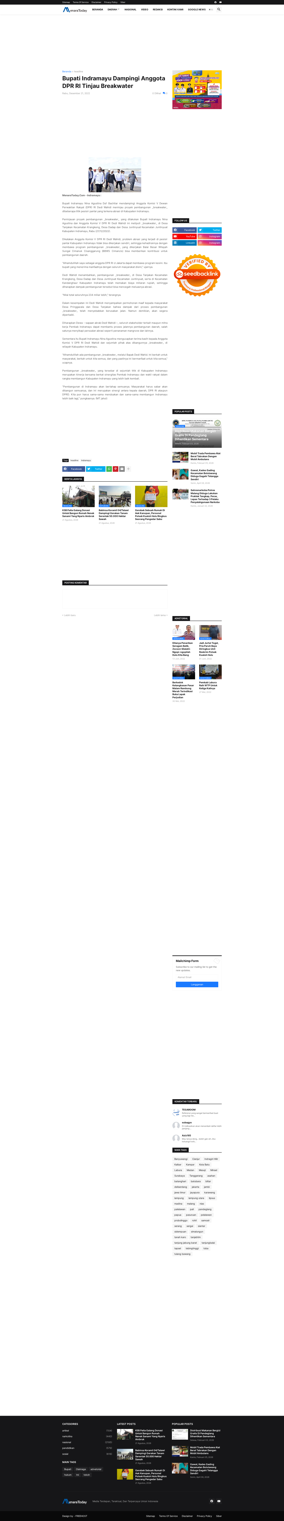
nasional (87, 1442)
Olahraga (81, 1469)
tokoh (87, 1474)
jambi (207, 1186)
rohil (194, 1220)
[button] (211, 9)
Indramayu (86, 460)
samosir (205, 1220)
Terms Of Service (81, 2)
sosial (87, 1453)
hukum (67, 1474)
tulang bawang (182, 1253)
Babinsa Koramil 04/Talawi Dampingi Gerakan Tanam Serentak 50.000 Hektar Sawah (114, 515)
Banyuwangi (181, 1159)
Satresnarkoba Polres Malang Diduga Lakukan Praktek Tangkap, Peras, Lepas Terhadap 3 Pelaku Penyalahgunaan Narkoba (205, 496)
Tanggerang (196, 1175)
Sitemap (66, 2)
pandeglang (205, 1209)
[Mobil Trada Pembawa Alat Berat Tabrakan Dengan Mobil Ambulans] (180, 457)
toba (205, 1248)
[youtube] (220, 2)
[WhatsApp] (109, 469)
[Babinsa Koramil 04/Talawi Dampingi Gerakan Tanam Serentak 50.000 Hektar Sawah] (125, 1454)
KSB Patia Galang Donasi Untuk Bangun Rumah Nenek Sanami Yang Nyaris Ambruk (78, 513)
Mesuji (202, 1170)
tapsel (177, 1248)
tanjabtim (196, 1237)
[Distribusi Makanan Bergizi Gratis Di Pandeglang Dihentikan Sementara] (180, 1434)
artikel (87, 1430)
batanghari (180, 1181)
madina (178, 1203)
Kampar (190, 1164)
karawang (209, 1192)
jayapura (195, 1192)
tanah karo (180, 1237)
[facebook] (215, 2)
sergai (190, 1226)
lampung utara (196, 1198)
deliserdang (180, 1186)
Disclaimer (96, 2)
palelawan (179, 1209)
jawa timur (179, 1192)
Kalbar (177, 1164)
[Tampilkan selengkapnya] (128, 469)
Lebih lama (160, 615)
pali (192, 1209)
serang (178, 1226)
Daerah (112, 9)
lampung (179, 1198)
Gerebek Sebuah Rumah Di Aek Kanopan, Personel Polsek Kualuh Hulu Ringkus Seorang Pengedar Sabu (151, 515)
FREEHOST (81, 1516)
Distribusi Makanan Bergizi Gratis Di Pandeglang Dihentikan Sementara (205, 1433)
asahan (211, 1175)
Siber (122, 2)
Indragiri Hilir (211, 1159)
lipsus (212, 1198)
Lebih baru (70, 615)
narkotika (87, 1436)
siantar (201, 1226)
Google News (197, 9)
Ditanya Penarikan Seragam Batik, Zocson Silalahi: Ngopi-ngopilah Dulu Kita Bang (182, 649)
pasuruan (191, 1214)
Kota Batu (204, 1164)
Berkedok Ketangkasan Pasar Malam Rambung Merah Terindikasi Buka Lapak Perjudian (183, 690)
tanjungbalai (208, 1242)
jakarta (195, 1186)
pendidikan (87, 1448)
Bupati (67, 1469)
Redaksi (158, 9)
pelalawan (206, 1214)
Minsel (213, 1170)
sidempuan (180, 1231)
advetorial (96, 1469)
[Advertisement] (142, 42)
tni (77, 1474)
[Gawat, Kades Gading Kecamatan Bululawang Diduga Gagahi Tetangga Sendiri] (180, 474)
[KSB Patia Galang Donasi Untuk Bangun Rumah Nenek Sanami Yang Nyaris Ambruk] (125, 1434)
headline (78, 71)
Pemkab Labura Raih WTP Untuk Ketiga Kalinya (208, 685)
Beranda (97, 9)
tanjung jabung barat (185, 1242)
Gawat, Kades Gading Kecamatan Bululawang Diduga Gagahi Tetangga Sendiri (204, 475)
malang (191, 1203)
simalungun (197, 1231)
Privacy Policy (111, 2)
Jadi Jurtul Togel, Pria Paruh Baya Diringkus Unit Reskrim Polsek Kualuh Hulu (209, 649)
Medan (190, 1170)
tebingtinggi (192, 1248)
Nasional (130, 9)
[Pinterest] (115, 469)
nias (202, 1203)
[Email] (122, 469)
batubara (196, 1181)
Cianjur (196, 1159)
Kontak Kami (175, 9)
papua (177, 1214)
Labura (178, 1170)
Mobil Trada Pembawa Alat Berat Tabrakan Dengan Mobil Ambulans (205, 456)
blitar (208, 1181)
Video (144, 9)
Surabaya (179, 1175)
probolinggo (180, 1220)
